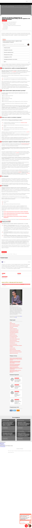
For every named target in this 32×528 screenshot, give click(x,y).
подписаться (22, 284)
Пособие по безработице (13, 328)
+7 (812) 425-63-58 (2, 446)
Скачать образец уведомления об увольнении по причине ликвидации (16, 213)
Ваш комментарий (4, 276)
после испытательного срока (23, 219)
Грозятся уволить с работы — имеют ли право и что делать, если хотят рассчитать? (15, 371)
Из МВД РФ (11, 346)
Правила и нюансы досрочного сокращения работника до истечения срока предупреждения (16, 368)
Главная (3, 6)
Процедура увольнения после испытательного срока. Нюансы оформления (17, 387)
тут (24, 139)
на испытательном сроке (25, 143)
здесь (21, 316)
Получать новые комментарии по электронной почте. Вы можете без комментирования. (17, 284)
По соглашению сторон (13, 337)
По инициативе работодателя (14, 331)
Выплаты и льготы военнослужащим (15, 350)
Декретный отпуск (12, 323)
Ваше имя (3, 273)
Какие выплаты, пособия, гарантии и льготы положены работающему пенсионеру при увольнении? (15, 365)
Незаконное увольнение (13, 340)
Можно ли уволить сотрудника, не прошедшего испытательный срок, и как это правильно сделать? (17, 394)
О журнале (17, 1)
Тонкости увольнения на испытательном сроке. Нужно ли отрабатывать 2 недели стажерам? (18, 380)
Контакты (21, 1)
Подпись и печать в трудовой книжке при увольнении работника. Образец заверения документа (16, 359)
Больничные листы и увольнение (14, 341)
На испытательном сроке (11, 6)
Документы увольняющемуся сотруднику (16, 345)
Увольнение (5, 6)
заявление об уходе (24, 122)
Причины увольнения (13, 349)
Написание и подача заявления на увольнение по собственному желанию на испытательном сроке (18, 402)
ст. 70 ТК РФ (14, 71)
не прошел (9, 220)
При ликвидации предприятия (14, 332)
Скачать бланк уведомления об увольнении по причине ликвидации (16, 211)
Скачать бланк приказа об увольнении (10, 214)
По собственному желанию (14, 336)
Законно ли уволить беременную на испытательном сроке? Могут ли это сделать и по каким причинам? (15, 7)
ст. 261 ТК (17, 152)
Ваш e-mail (19, 273)
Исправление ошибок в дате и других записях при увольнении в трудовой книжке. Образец (15, 362)
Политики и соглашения (19, 448)
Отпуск (11, 322)
